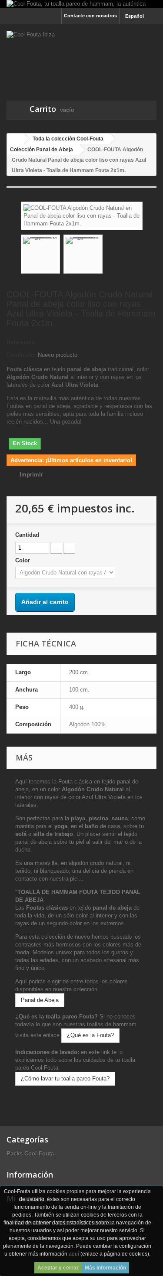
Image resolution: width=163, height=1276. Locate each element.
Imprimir (31, 474)
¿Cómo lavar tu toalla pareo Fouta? (65, 1078)
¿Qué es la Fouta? (90, 1035)
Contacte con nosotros (90, 15)
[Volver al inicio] (15, 139)
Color (23, 560)
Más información (105, 1268)
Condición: (21, 355)
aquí (74, 1254)
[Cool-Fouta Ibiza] (81, 55)
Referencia (21, 342)
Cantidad (27, 535)
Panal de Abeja (40, 1000)
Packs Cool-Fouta (30, 1153)
